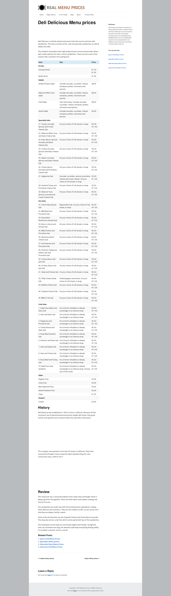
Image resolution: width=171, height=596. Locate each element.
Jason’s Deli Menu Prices (50, 539)
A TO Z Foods (63, 15)
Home (41, 15)
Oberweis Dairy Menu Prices (52, 544)
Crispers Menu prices (47, 558)
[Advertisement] (69, 33)
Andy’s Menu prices (91, 558)
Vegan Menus (51, 15)
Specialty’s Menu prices (49, 541)
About (79, 15)
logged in (50, 575)
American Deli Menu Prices (51, 547)
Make (75, 591)
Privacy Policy (89, 15)
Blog (72, 15)
